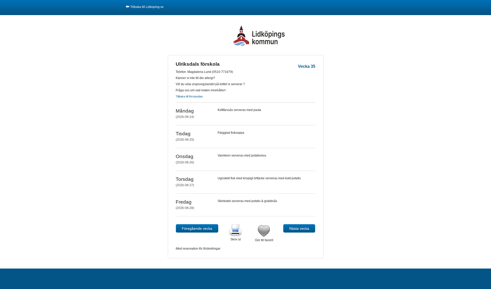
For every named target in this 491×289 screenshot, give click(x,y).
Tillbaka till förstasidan (189, 96)
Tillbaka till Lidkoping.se (147, 7)
